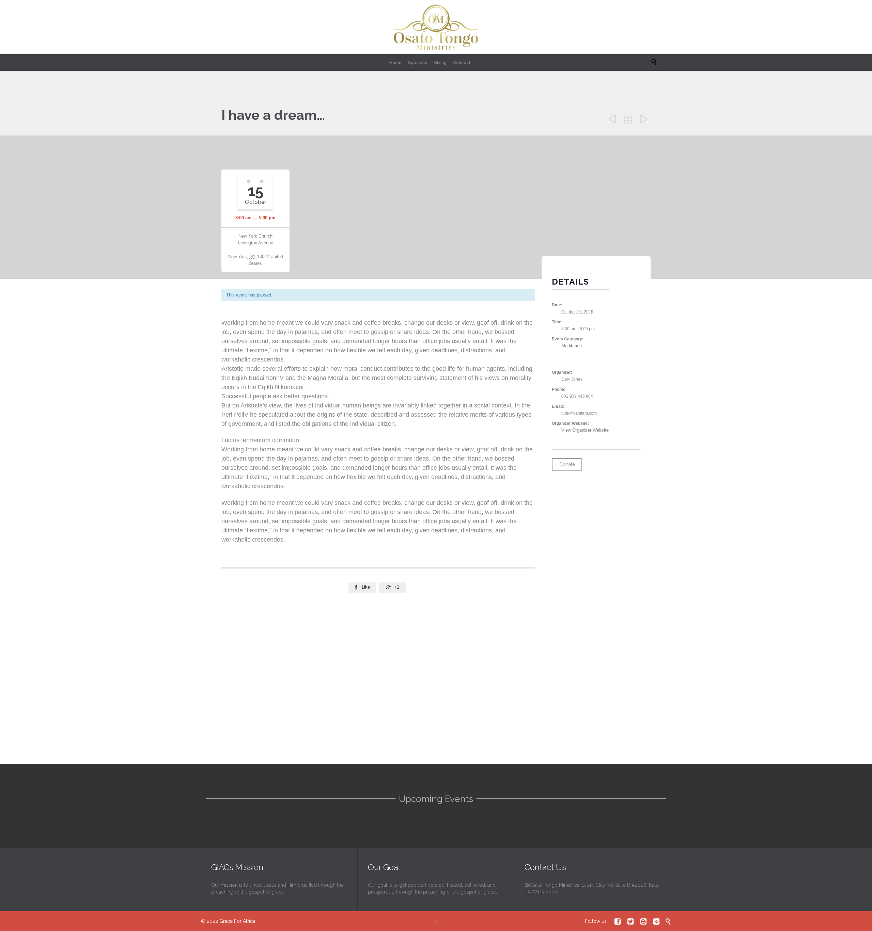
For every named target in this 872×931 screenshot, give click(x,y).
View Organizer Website (585, 430)
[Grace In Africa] (436, 27)
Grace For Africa (237, 921)
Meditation (571, 345)
